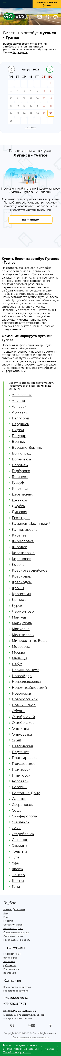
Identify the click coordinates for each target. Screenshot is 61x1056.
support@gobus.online (15, 990)
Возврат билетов (13, 924)
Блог (5, 917)
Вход (6, 913)
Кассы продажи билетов (17, 987)
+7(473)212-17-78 (14, 1003)
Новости (8, 920)
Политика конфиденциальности (31, 1037)
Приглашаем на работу (16, 939)
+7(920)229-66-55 (15, 998)
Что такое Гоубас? (13, 928)
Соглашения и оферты (16, 932)
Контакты (19, 909)
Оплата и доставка (13, 936)
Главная (7, 909)
